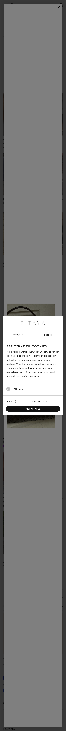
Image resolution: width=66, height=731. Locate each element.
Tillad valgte (37, 401)
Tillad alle (33, 409)
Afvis (9, 401)
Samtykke (18, 334)
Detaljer (48, 335)
